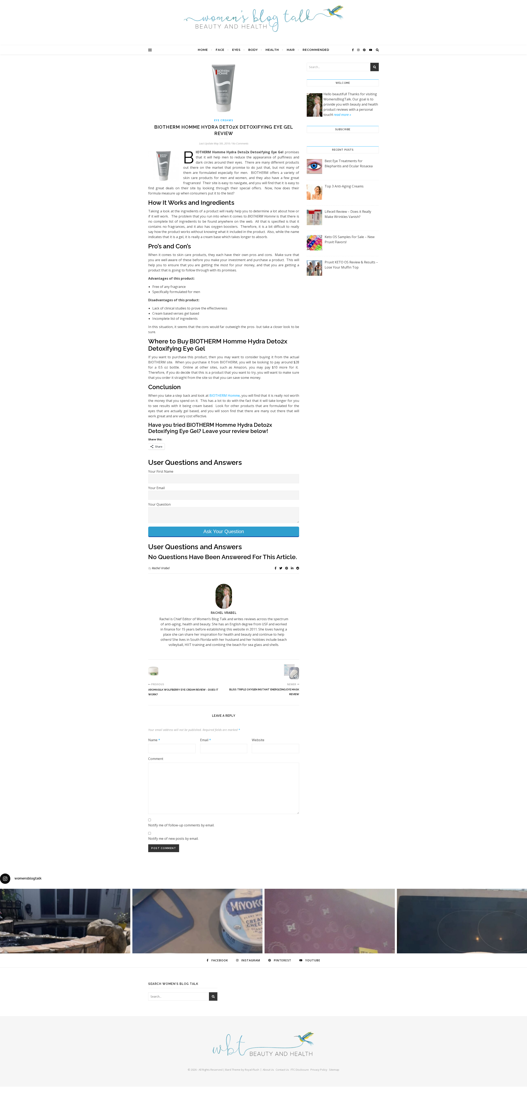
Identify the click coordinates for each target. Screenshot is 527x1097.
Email (205, 740)
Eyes (236, 50)
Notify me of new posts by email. (173, 838)
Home (203, 50)
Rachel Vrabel (161, 568)
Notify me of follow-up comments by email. (181, 825)
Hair (291, 50)
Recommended (316, 50)
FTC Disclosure (300, 1069)
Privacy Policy (318, 1069)
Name (154, 740)
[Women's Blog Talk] (263, 18)
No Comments (240, 143)
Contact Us (282, 1069)
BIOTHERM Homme (224, 395)
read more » (342, 114)
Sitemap (334, 1069)
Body (253, 50)
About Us (268, 1069)
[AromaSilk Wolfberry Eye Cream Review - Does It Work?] (156, 671)
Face (220, 50)
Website (258, 740)
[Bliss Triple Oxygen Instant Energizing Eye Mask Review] (291, 671)
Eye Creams (223, 120)
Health (272, 50)
